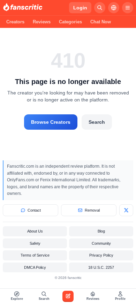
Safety (35, 243)
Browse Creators (50, 122)
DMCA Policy (35, 267)
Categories (70, 21)
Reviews (42, 21)
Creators (15, 21)
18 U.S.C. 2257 (101, 267)
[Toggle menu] (127, 7)
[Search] (99, 7)
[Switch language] (113, 7)
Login (80, 7)
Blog (101, 231)
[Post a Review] (68, 296)
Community (101, 243)
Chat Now (100, 21)
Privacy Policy (101, 255)
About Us (35, 231)
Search (97, 122)
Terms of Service (35, 255)
